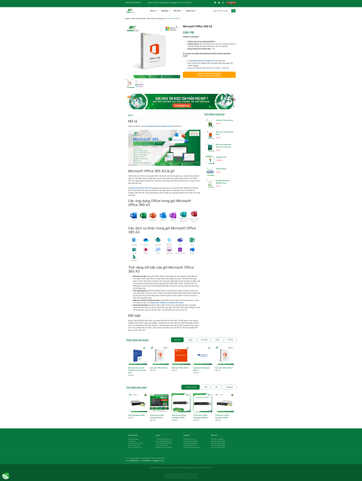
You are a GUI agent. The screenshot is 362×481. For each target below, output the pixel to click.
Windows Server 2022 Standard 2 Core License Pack (137, 370)
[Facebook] (215, 2)
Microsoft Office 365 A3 (224, 368)
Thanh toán (209, 467)
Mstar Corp (190, 11)
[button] (176, 27)
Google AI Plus (221, 157)
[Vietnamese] (234, 3)
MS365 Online (221, 169)
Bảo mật (202, 467)
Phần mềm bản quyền (139, 18)
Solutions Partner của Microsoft (202, 61)
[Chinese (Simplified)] (228, 3)
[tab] (177, 339)
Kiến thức (177, 11)
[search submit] (233, 10)
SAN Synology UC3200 (136, 415)
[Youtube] (219, 2)
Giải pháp (164, 11)
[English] (231, 3)
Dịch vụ (152, 11)
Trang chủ (127, 18)
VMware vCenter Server (224, 120)
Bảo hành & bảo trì (194, 467)
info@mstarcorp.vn (158, 461)
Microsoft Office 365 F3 (180, 368)
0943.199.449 (134, 461)
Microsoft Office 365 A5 (159, 368)
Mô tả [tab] (130, 115)
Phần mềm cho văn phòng (155, 18)
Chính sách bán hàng (181, 467)
